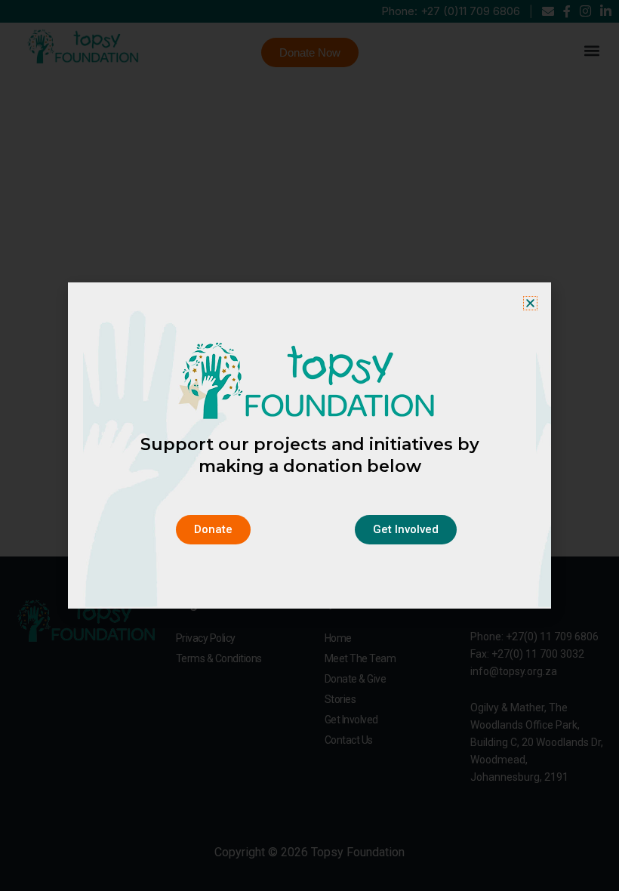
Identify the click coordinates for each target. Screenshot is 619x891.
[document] (309, 445)
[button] (530, 303)
